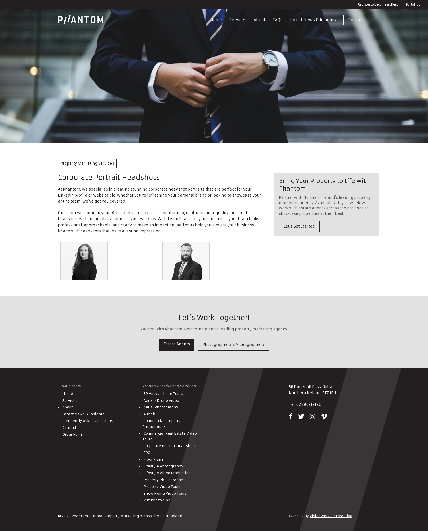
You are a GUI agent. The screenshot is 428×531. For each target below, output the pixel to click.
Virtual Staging (157, 500)
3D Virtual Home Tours (163, 394)
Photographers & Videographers (233, 344)
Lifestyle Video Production (167, 473)
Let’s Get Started (299, 226)
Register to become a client (378, 4)
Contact (355, 19)
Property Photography (163, 480)
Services (238, 19)
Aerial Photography (161, 407)
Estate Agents (177, 344)
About (259, 19)
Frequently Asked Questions (87, 421)
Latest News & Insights (313, 19)
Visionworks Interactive (331, 516)
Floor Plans (153, 459)
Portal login (415, 4)
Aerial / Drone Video (161, 400)
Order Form (72, 434)
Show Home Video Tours (165, 493)
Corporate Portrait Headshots (170, 446)
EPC (147, 453)
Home (216, 19)
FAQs (278, 19)
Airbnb (149, 414)
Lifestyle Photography (163, 466)
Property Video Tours (162, 486)
